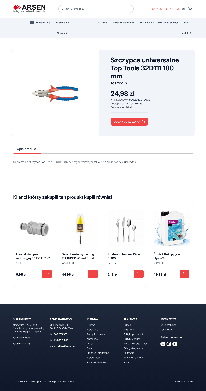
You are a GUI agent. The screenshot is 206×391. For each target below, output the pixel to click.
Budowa (91, 324)
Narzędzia (92, 338)
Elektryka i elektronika (98, 353)
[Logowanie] (183, 9)
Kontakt (185, 33)
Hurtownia (146, 22)
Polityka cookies (132, 338)
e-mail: (62, 346)
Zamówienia (166, 329)
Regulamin (129, 329)
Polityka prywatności (134, 334)
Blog (186, 22)
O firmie (102, 22)
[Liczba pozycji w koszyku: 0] (190, 9)
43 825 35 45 (172, 9)
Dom (89, 348)
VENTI (189, 381)
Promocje (61, 22)
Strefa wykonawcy (168, 22)
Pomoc (127, 324)
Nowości (62, 33)
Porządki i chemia (96, 334)
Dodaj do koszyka (127, 121)
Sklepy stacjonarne (123, 22)
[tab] (27, 148)
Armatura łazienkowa (98, 362)
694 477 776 (23, 343)
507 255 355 (157, 9)
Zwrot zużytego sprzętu (136, 343)
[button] (47, 274)
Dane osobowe (168, 324)
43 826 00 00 (24, 337)
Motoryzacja (93, 357)
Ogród (90, 343)
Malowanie (92, 329)
